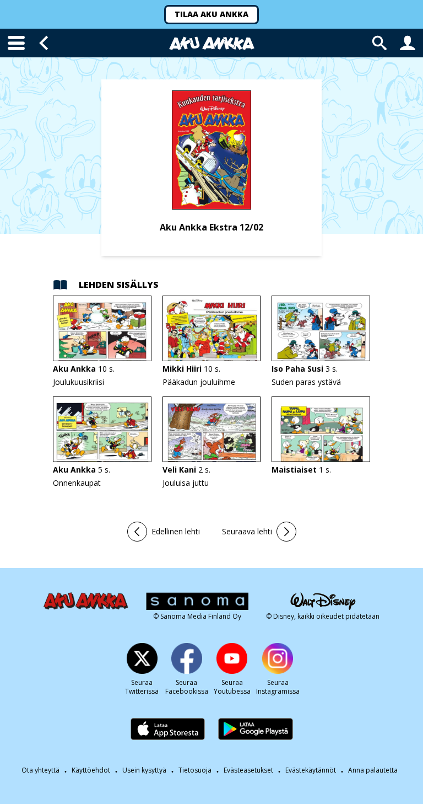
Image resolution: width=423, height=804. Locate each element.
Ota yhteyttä (40, 770)
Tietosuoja (195, 770)
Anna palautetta (373, 770)
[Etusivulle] (211, 43)
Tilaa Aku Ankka (211, 14)
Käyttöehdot (91, 770)
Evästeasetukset (248, 770)
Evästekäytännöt (310, 770)
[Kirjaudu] (407, 43)
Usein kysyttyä (144, 770)
